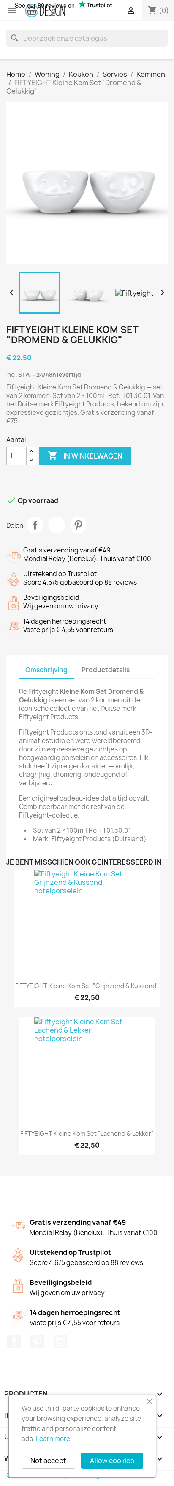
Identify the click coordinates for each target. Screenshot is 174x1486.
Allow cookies (112, 1460)
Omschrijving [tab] (46, 670)
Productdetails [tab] (106, 670)
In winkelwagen (85, 455)
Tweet (56, 525)
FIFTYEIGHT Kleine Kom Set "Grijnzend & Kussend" (87, 986)
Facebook (14, 1341)
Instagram (60, 1341)
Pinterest (78, 525)
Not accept (48, 1460)
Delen (35, 525)
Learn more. (54, 1438)
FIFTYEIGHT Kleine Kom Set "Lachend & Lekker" (87, 1134)
